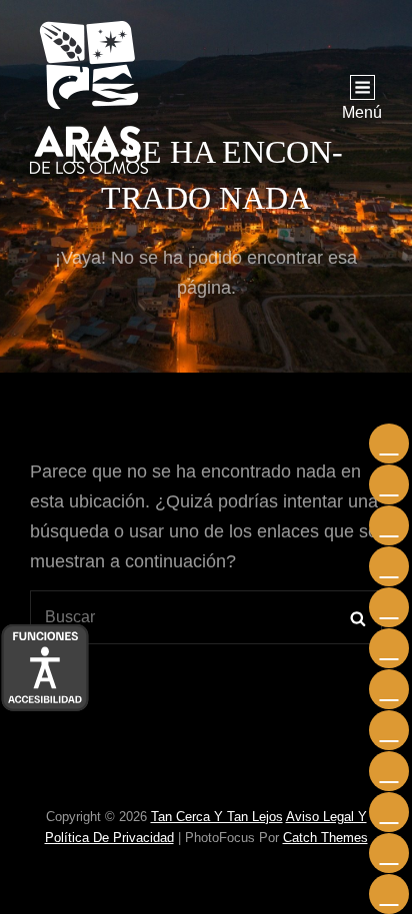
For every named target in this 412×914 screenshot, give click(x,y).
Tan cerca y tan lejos (217, 816)
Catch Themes (325, 837)
